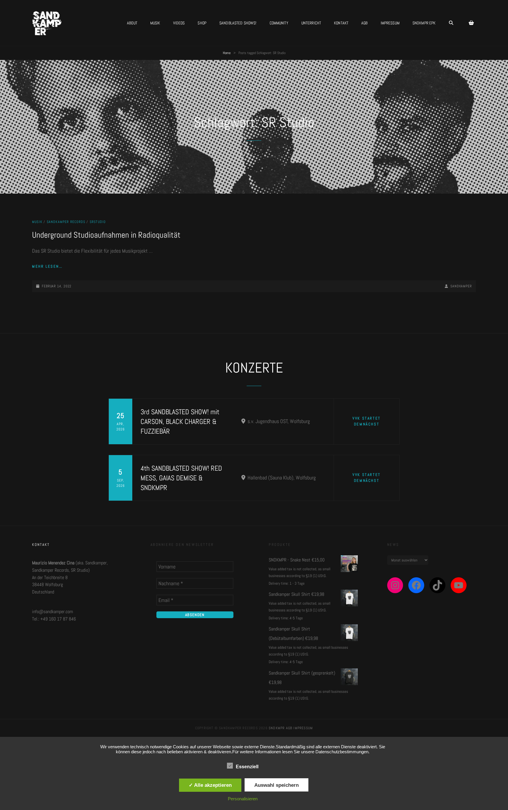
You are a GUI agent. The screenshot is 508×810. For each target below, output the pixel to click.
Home (226, 53)
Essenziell (247, 766)
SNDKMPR (277, 728)
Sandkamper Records (66, 221)
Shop (202, 23)
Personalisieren (243, 798)
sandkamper (461, 286)
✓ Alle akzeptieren (210, 785)
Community (279, 23)
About (132, 23)
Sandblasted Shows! (238, 23)
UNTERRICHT (311, 23)
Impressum (390, 23)
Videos (179, 23)
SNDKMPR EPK (424, 23)
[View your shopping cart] (471, 22)
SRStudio (98, 221)
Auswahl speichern (276, 785)
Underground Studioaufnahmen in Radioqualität (106, 235)
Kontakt (341, 23)
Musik (155, 23)
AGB (364, 23)
